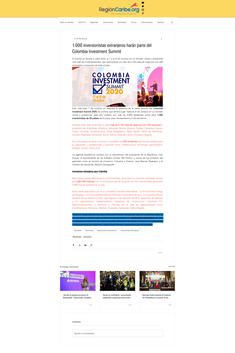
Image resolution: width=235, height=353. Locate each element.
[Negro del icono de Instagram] (142, 9)
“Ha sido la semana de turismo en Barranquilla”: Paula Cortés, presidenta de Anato (77, 296)
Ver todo (171, 266)
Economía (89, 230)
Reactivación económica (107, 230)
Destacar (161, 22)
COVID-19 (81, 22)
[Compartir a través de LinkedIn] (85, 245)
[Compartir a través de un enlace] (91, 245)
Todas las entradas (66, 22)
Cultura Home (108, 22)
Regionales (94, 22)
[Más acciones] (161, 38)
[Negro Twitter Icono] (142, 6)
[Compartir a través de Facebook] (73, 245)
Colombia (77, 230)
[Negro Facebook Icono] (142, 13)
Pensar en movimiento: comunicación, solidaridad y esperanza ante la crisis (117, 296)
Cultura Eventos (147, 22)
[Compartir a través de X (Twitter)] (79, 245)
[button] (172, 22)
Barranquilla (122, 22)
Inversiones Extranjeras (130, 230)
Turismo (133, 22)
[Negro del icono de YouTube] (142, 2)
